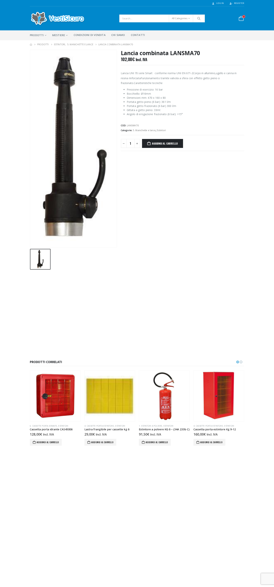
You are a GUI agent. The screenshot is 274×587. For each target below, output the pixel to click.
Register (239, 3)
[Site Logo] (58, 18)
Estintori (161, 130)
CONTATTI (138, 35)
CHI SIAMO (118, 35)
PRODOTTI (37, 35)
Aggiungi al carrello (165, 143)
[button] (237, 362)
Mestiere (58, 35)
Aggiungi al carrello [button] (48, 442)
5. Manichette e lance (144, 130)
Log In (220, 3)
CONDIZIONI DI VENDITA (89, 35)
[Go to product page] (55, 396)
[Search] (199, 18)
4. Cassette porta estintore (99, 426)
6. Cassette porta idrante (43, 426)
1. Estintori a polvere (150, 426)
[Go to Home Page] (31, 44)
